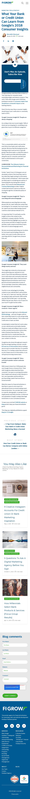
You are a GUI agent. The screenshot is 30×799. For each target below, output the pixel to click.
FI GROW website (20, 402)
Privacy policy (15, 794)
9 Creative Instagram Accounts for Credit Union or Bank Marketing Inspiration (14, 513)
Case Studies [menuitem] (19, 741)
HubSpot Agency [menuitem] (7, 773)
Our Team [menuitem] (4, 769)
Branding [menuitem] (4, 753)
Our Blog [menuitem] (18, 737)
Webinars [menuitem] (18, 735)
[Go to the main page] (7, 3)
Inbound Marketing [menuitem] (7, 739)
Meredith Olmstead (13, 34)
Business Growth (9, 551)
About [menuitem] (4, 766)
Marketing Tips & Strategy (10, 10)
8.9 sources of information (10, 346)
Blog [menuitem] (17, 766)
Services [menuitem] (5, 731)
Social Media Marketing (11, 499)
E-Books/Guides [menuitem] (20, 733)
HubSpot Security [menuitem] (21, 743)
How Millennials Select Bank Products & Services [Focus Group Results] (14, 610)
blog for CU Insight (7, 412)
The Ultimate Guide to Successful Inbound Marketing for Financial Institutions (15, 166)
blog (3, 404)
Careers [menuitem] (4, 771)
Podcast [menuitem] (22, 739)
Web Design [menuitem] (5, 733)
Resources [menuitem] (19, 731)
